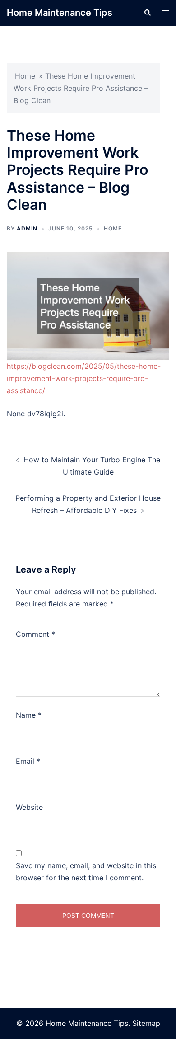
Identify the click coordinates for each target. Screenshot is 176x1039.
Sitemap (146, 1023)
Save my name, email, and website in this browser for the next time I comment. (86, 871)
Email (28, 761)
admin (27, 228)
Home (25, 75)
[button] (147, 12)
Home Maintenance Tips (59, 12)
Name (29, 714)
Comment (35, 634)
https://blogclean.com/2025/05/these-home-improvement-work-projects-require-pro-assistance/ (84, 378)
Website (29, 807)
